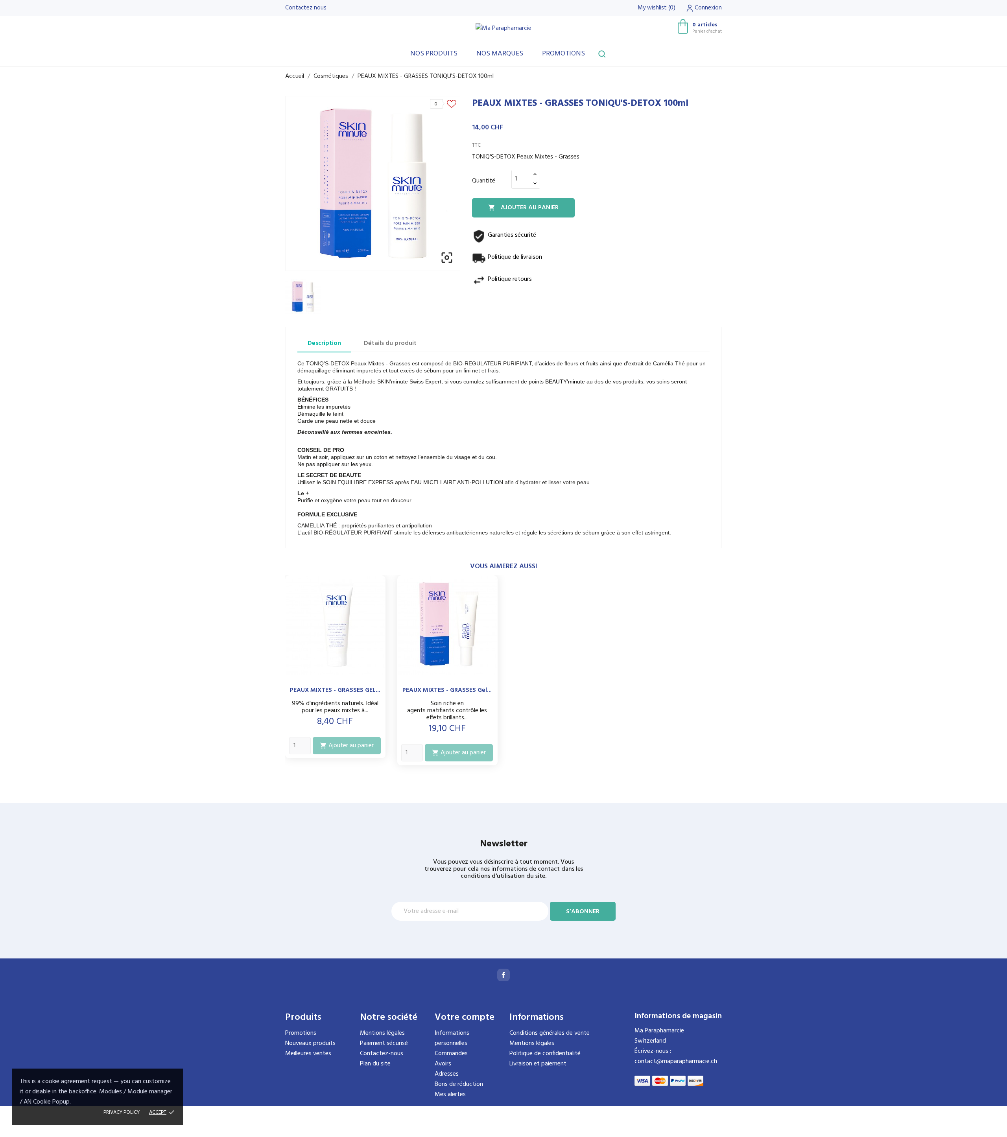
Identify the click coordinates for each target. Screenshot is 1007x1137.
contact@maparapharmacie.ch (675, 1061)
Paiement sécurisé (384, 1043)
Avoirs (443, 1064)
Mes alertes (450, 1094)
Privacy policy (121, 1112)
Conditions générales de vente (549, 1033)
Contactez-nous (381, 1054)
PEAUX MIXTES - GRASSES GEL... (335, 690)
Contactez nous (305, 8)
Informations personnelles (452, 1038)
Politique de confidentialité (545, 1054)
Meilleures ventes (308, 1054)
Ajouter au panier (523, 208)
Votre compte (464, 1017)
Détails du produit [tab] (390, 343)
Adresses (447, 1074)
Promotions (563, 53)
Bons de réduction (459, 1084)
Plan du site (375, 1064)
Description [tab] (324, 343)
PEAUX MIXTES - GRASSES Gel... (447, 690)
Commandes (451, 1054)
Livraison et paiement (537, 1064)
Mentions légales (382, 1033)
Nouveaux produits (310, 1043)
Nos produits (433, 53)
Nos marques (499, 53)
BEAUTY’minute (565, 381)
